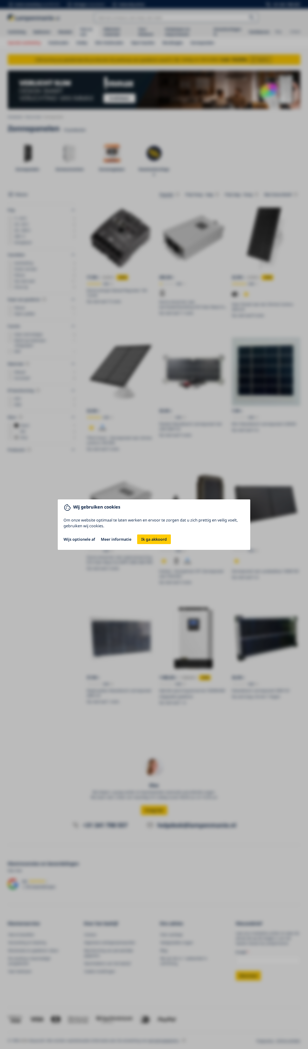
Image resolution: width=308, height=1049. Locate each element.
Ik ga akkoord (154, 539)
